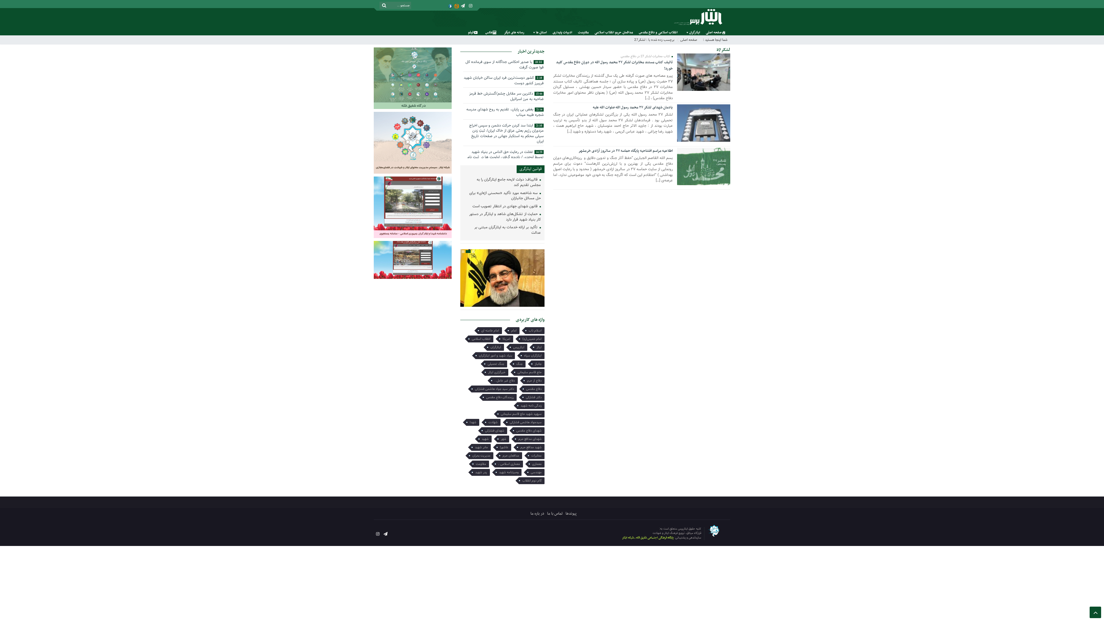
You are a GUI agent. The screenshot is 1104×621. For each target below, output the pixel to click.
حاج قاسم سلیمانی (530, 372)
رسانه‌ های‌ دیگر (514, 32)
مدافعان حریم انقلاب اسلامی (614, 32)
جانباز (538, 364)
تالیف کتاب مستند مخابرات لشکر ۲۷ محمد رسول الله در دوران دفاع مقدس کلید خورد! (614, 65)
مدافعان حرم (511, 455)
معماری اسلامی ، (509, 464)
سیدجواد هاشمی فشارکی (526, 422)
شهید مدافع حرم (531, 447)
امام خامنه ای (490, 330)
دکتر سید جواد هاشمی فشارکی (494, 389)
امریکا (506, 339)
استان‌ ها (541, 32)
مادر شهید (481, 447)
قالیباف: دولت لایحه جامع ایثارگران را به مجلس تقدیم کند (509, 182)
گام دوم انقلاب (532, 480)
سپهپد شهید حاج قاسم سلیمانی (521, 414)
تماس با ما (555, 513)
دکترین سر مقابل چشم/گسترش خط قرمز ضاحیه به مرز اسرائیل (506, 96)
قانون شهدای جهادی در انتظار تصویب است (505, 206)
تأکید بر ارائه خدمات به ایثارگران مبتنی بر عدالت (507, 230)
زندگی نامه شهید (531, 405)
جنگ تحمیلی (496, 364)
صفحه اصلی (714, 32)
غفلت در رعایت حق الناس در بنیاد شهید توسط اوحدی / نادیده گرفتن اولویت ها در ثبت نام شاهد (505, 157)
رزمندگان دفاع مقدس (500, 397)
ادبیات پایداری (562, 32)
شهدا (473, 422)
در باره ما (537, 513)
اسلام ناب (535, 330)
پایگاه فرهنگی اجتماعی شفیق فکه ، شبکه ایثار (648, 537)
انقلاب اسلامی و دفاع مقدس (658, 32)
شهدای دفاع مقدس (529, 430)
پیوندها (571, 513)
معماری (537, 464)
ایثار (539, 347)
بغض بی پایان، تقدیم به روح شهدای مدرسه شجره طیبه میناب (505, 112)
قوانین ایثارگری (531, 169)
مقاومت (583, 32)
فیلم (471, 32)
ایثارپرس (518, 347)
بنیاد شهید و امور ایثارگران (495, 355)
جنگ (519, 364)
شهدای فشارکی (494, 430)
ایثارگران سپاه (533, 355)
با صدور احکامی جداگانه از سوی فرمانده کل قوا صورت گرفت (504, 64)
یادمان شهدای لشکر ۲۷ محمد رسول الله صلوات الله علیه (633, 107)
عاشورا (504, 447)
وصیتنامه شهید (509, 472)
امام (514, 330)
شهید (485, 439)
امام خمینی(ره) (532, 339)
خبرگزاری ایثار (496, 372)
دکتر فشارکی (534, 397)
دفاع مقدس (534, 389)
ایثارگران (694, 32)
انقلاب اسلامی (481, 339)
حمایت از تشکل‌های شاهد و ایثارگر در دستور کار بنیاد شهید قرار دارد (505, 217)
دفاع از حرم (534, 380)
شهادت (493, 422)
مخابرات (536, 455)
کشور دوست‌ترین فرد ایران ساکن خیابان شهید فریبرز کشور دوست (504, 80)
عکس (488, 32)
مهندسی (536, 472)
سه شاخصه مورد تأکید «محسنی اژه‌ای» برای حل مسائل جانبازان (505, 196)
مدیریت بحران (481, 455)
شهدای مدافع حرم (530, 439)
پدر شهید (481, 472)
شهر (503, 439)
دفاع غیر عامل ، (504, 380)
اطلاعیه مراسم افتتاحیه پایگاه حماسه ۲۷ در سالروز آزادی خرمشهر (625, 151)
